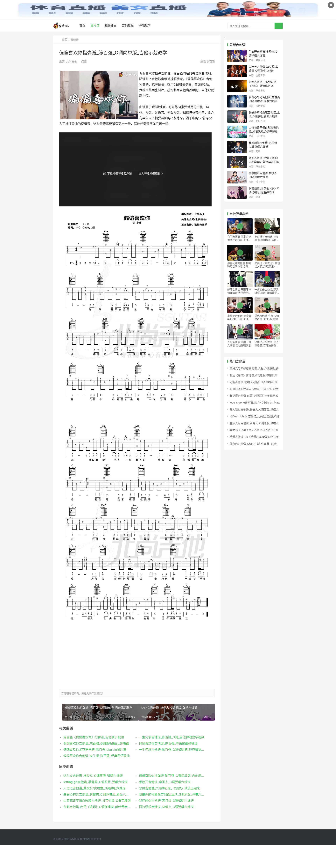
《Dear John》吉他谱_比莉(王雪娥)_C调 (254, 416)
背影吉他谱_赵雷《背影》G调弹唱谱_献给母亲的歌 (97, 807)
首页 (82, 25)
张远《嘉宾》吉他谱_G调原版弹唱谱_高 (253, 375)
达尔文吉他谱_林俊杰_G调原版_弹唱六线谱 (93, 776)
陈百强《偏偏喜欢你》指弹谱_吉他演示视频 (93, 737)
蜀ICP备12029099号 (91, 839)
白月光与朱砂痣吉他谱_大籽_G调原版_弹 (254, 368)
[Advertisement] (137, 659)
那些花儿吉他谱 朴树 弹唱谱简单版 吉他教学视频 (239, 265)
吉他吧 (65, 839)
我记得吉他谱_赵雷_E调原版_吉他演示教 (254, 395)
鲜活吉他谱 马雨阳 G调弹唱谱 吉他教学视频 (239, 291)
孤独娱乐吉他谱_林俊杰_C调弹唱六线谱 (166, 807)
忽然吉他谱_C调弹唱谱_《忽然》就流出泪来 (169, 788)
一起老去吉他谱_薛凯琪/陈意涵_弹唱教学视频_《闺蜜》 (267, 291)
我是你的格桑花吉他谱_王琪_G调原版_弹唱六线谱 (173, 794)
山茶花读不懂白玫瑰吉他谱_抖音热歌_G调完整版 (97, 801)
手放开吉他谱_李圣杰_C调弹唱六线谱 (165, 782)
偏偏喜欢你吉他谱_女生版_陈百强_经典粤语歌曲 (96, 756)
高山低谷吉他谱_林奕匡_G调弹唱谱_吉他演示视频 (267, 238)
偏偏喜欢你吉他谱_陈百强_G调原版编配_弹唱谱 (96, 743)
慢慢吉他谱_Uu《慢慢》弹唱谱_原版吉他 (254, 436)
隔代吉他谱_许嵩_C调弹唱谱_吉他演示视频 (267, 317)
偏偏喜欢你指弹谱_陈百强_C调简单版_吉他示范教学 (173, 776)
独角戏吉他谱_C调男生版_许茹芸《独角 (253, 443)
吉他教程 (128, 25)
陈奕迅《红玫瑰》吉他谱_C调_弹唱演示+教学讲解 (267, 265)
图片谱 (95, 25)
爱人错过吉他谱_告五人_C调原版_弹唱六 (254, 409)
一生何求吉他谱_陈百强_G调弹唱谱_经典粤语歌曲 (173, 750)
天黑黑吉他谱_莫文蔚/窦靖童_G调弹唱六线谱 (94, 788)
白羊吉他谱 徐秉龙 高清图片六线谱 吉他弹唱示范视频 (239, 238)
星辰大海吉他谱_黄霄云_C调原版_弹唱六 (254, 423)
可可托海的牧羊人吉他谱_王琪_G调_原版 (254, 388)
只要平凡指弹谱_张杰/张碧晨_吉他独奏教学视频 (267, 343)
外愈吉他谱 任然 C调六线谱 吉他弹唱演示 (239, 343)
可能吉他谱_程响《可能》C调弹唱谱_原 (253, 382)
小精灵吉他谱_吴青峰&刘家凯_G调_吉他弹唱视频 (239, 317)
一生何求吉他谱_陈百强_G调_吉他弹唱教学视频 (171, 737)
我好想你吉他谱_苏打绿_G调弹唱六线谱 (166, 801)
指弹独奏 (110, 25)
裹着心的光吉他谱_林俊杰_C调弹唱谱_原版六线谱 (97, 794)
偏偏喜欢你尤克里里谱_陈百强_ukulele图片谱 (94, 750)
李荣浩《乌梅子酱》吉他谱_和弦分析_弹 (254, 430)
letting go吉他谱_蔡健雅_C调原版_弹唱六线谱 (95, 782)
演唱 (207, 61)
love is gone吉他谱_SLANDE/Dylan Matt (255, 402)
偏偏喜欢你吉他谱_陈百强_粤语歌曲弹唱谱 (168, 743)
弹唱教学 (145, 25)
